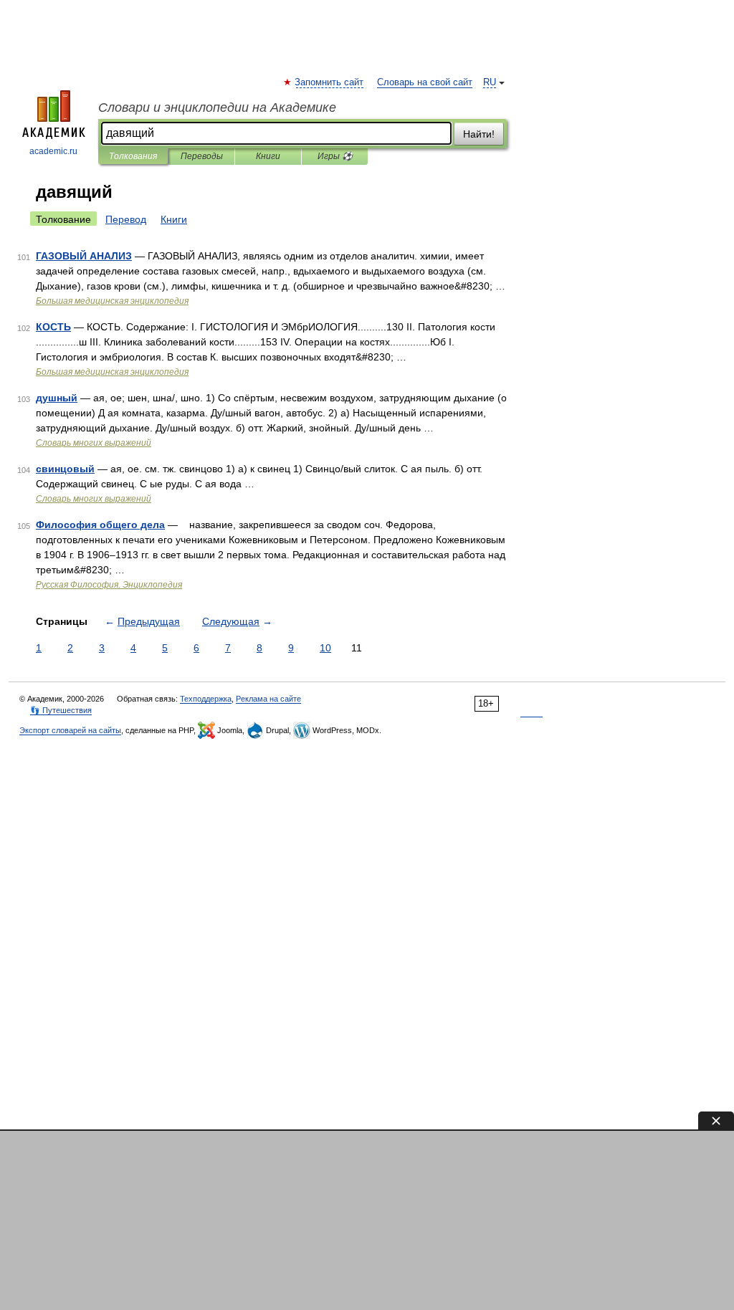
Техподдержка (206, 698)
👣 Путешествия (61, 710)
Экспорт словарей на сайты (70, 730)
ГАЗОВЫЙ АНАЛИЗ (84, 256)
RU (489, 82)
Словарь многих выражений (93, 443)
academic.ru (53, 151)
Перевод (125, 219)
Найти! (479, 134)
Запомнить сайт (329, 82)
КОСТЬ (53, 327)
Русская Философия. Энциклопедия (109, 585)
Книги (268, 156)
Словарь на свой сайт (424, 82)
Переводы (202, 156)
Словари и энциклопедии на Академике (217, 107)
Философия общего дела (100, 524)
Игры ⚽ (335, 156)
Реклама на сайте (268, 698)
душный (56, 397)
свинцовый (65, 468)
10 (325, 648)
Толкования (133, 156)
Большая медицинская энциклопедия (112, 301)
